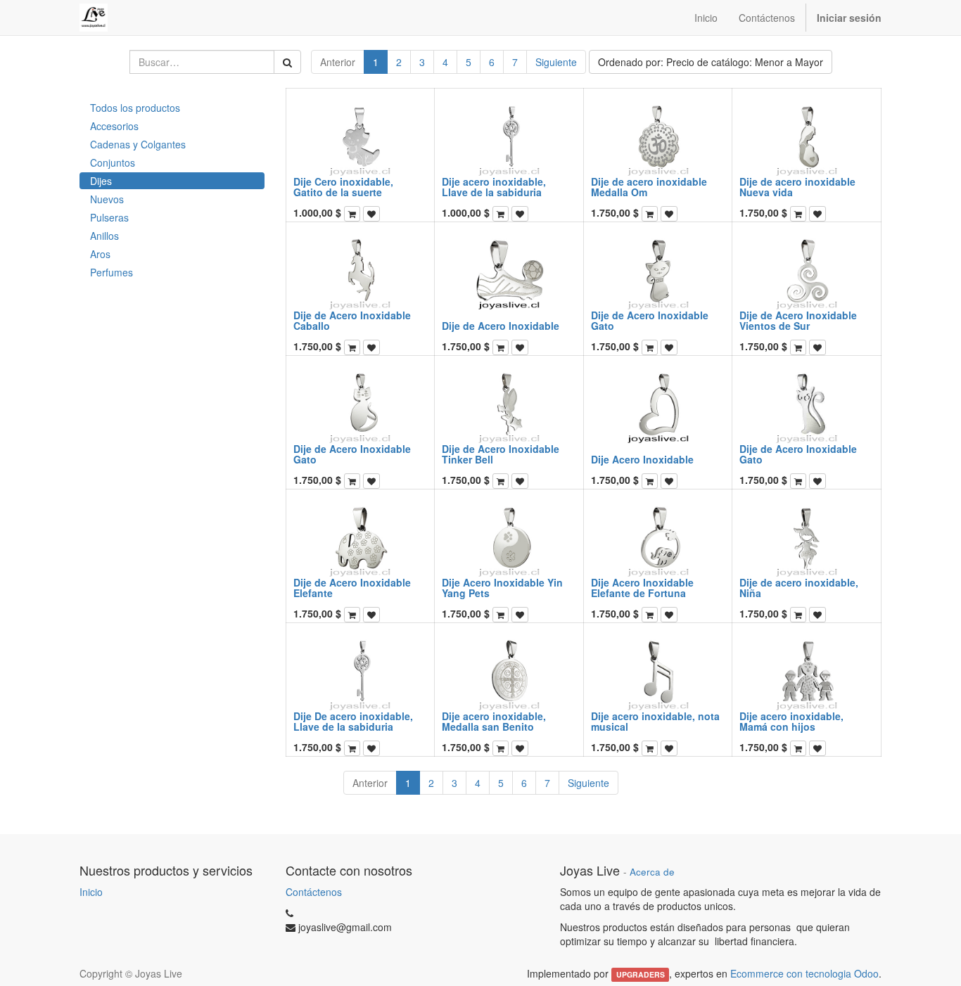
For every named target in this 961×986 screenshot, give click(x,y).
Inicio (91, 892)
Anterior (337, 62)
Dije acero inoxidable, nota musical (655, 721)
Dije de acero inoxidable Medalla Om (649, 186)
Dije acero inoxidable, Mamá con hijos (791, 721)
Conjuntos (112, 162)
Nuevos (107, 199)
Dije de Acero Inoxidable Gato (649, 320)
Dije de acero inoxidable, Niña (798, 587)
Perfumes (111, 272)
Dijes (101, 181)
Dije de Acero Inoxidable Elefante (352, 587)
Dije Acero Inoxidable (642, 459)
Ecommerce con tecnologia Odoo (804, 973)
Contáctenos (314, 892)
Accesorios (114, 126)
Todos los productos (135, 108)
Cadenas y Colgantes (138, 144)
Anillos (104, 236)
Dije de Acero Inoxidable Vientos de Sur (798, 320)
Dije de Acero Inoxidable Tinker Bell (500, 454)
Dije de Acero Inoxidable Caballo (352, 320)
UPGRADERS (640, 974)
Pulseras (109, 217)
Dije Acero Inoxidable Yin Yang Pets (502, 587)
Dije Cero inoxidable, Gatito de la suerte (343, 186)
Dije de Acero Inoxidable (500, 326)
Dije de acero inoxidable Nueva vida (797, 186)
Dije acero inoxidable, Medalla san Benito (494, 721)
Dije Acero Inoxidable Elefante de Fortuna (642, 587)
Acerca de (652, 871)
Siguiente (556, 62)
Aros (100, 254)
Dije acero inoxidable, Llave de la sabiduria (494, 186)
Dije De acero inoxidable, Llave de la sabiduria (353, 721)
